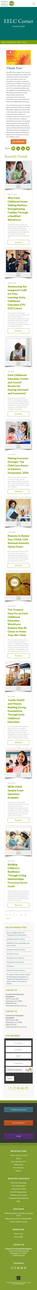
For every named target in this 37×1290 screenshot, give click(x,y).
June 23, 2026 (11, 454)
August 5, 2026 (12, 283)
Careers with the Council (18, 1155)
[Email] (27, 148)
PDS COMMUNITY (18, 1123)
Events (18, 1158)
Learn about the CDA (18, 1161)
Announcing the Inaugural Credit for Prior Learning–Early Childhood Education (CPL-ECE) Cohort (17, 297)
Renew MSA (18, 1237)
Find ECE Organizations (18, 1192)
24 (25, 915)
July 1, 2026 (11, 371)
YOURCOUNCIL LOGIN (18, 1110)
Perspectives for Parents (15, 958)
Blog (18, 1201)
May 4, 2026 (11, 861)
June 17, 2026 (11, 606)
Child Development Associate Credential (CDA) (18, 1214)
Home (3, 42)
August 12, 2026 (12, 194)
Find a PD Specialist (18, 1186)
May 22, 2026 (11, 783)
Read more (18, 242)
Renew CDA (18, 1234)
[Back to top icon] (18, 1278)
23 (21, 915)
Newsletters (11, 42)
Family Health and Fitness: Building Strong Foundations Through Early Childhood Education (17, 710)
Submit (9, 1078)
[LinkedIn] (22, 148)
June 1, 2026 (11, 696)
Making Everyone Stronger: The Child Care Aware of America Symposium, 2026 (18, 465)
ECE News (10, 966)
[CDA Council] (7, 3)
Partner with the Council (18, 1222)
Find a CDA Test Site (18, 1189)
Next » (8, 918)
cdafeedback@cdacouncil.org (16, 1006)
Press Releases (18, 1168)
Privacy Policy (9, 1282)
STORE (18, 1136)
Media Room (18, 1165)
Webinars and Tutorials (18, 1195)
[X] (18, 148)
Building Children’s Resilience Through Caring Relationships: (17, 875)
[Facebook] (13, 148)
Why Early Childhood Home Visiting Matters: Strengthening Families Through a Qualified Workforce (18, 208)
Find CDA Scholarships (18, 1183)
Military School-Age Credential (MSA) (18, 1219)
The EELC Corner (13, 954)
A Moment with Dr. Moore (16, 939)
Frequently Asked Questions (18, 1198)
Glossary (18, 1171)
